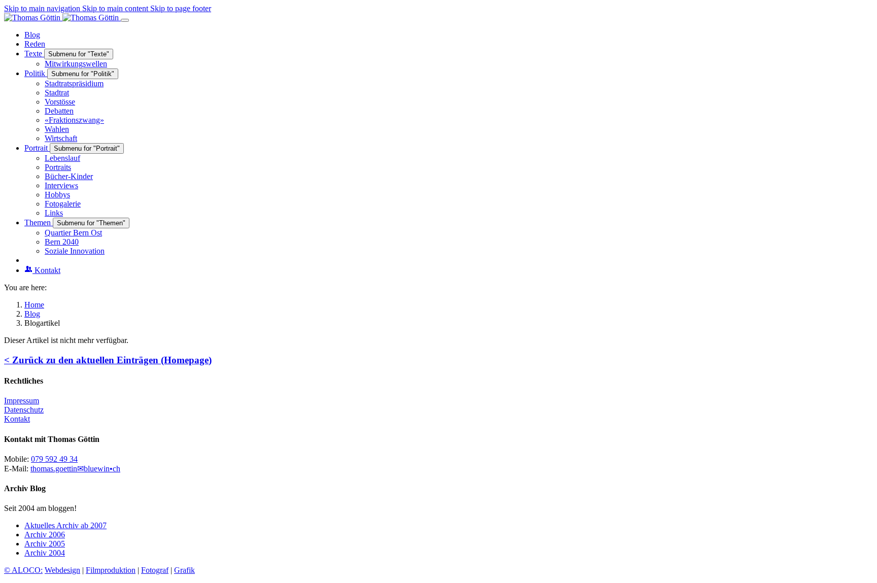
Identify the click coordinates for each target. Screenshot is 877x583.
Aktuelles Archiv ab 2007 (65, 525)
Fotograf (154, 570)
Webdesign (62, 570)
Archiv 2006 (44, 534)
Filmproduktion (111, 570)
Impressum (21, 400)
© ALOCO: (23, 570)
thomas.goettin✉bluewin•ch (75, 468)
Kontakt (17, 419)
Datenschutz (24, 409)
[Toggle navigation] (125, 20)
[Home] (62, 17)
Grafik (184, 570)
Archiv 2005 (44, 543)
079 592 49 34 (54, 459)
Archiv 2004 (44, 552)
